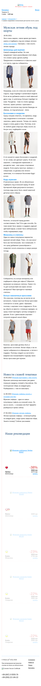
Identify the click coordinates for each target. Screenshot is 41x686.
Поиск (30, 665)
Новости (31, 662)
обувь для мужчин (10, 44)
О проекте (31, 660)
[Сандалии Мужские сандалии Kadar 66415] (21, 577)
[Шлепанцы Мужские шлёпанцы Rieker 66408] (21, 493)
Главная (4, 19)
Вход (37, 10)
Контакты (31, 668)
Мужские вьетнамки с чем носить (24, 377)
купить (35, 474)
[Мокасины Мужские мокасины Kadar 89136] (21, 535)
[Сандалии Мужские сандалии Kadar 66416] (21, 620)
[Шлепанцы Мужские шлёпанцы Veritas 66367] (21, 451)
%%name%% (12, 19)
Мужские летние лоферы (21, 413)
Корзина (5, 10)
